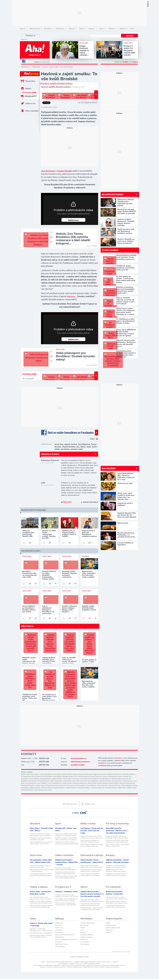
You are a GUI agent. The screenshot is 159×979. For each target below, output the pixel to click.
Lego (81, 930)
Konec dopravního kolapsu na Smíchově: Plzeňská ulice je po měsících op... (89, 841)
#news (75, 892)
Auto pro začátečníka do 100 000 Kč (66, 939)
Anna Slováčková (47, 774)
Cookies (122, 965)
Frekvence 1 (110, 930)
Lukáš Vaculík (67, 783)
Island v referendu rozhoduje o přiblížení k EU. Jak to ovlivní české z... (91, 866)
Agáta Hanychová (27, 774)
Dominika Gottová (129, 774)
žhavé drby (59, 444)
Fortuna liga (35, 926)
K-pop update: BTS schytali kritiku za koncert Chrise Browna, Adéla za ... (66, 899)
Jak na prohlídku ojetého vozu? (64, 934)
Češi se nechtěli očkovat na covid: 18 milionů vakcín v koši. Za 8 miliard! (125, 301)
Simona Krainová (114, 785)
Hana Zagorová (96, 776)
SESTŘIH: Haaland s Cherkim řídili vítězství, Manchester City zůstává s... (65, 839)
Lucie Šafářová (42, 783)
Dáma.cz (72, 28)
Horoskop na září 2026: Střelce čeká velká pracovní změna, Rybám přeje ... (117, 841)
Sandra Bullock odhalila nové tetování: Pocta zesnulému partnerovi (126, 257)
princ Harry (48, 790)
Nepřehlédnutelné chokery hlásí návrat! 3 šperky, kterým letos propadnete (126, 354)
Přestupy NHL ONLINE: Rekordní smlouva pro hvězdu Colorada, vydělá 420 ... (66, 843)
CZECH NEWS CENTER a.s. (65, 962)
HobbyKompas (59, 937)
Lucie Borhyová (30, 783)
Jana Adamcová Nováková (89, 779)
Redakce (80, 957)
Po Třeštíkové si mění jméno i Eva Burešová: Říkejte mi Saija (125, 321)
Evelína (125, 62)
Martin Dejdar (114, 783)
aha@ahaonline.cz (78, 758)
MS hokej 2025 (60, 828)
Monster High (84, 925)
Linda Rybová (127, 781)
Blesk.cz (22, 28)
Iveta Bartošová (45, 779)
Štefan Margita (126, 785)
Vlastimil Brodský (64, 171)
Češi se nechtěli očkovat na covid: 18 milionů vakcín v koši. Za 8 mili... (41, 842)
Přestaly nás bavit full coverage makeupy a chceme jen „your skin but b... (66, 895)
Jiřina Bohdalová (43, 781)
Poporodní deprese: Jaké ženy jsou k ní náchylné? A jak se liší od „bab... (91, 908)
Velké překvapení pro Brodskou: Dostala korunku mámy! (75, 356)
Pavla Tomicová (60, 785)
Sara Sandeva (102, 785)
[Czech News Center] (84, 812)
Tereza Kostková (47, 788)
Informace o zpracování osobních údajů (107, 965)
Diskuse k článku (50, 454)
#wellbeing (68, 892)
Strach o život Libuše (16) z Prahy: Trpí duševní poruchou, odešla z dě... (91, 837)
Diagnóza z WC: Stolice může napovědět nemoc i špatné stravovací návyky (91, 900)
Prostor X (33, 923)
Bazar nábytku (84, 944)
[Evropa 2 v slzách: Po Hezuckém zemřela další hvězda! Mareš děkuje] (110, 50)
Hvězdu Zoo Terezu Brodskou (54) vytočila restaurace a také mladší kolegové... (73, 238)
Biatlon (69, 828)
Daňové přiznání (86, 860)
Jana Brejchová (48, 171)
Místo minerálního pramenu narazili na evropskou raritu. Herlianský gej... (41, 906)
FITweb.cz (111, 28)
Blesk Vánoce (35, 828)
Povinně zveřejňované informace (109, 967)
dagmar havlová (70, 444)
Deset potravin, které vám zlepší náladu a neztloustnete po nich (90, 904)
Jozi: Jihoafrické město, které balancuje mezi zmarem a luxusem (40, 898)
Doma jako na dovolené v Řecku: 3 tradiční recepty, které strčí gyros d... (117, 874)
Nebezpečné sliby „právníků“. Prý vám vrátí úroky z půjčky (89, 684)
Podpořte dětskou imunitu (89, 892)
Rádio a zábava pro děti (113, 927)
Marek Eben (92, 783)
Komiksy (109, 894)
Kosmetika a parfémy (86, 934)
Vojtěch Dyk (122, 788)
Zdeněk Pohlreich (27, 790)
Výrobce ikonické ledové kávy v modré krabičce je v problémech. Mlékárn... (90, 874)
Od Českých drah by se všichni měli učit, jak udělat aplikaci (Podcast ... (66, 877)
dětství (83, 447)
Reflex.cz (123, 28)
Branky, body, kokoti (45, 923)
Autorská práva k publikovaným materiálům (47, 965)
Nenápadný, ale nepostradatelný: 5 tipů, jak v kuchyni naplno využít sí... (117, 866)
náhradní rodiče (76, 449)
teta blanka (65, 449)
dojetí (89, 447)
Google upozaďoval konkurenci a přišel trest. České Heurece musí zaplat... (65, 873)
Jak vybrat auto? (60, 946)
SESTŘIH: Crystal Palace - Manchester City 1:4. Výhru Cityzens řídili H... (41, 929)
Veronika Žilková (110, 788)
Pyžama (82, 932)
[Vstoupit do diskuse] (51, 241)
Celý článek (92, 246)
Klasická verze (71, 804)
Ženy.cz (81, 28)
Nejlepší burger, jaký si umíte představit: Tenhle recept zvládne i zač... (116, 870)
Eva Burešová (26, 776)
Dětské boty (84, 939)
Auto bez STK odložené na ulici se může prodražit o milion (40, 866)
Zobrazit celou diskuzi (90, 502)
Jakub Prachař (57, 779)
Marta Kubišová (103, 783)
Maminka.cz (60, 28)
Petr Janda (70, 785)
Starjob (108, 923)
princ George (38, 790)
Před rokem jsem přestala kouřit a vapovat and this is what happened (65, 904)
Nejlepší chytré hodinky (63, 860)
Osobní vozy (59, 927)
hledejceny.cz (59, 923)
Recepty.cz (48, 28)
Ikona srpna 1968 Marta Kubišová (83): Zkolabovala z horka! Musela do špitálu (126, 333)
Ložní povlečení (85, 941)
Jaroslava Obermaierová (119, 779)
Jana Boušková (104, 779)
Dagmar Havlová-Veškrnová (82, 774)
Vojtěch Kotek (131, 788)
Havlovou (71, 296)
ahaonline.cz (119, 758)
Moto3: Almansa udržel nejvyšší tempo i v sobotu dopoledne (41, 870)
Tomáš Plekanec (59, 788)
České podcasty (111, 925)
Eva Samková (36, 776)
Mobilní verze (89, 804)
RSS (87, 957)
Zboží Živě (58, 925)
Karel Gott (75, 781)
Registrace (24, 39)
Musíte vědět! (31, 96)
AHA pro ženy (109, 468)
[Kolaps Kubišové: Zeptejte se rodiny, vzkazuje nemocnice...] (66, 50)
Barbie (82, 927)
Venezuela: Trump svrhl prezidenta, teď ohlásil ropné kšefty (40, 838)
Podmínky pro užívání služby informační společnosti (77, 965)
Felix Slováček (47, 776)
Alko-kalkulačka (36, 860)
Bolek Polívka (67, 774)
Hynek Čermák (123, 776)
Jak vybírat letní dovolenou (115, 833)
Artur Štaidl (57, 774)
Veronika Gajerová (97, 788)
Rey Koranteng (80, 785)
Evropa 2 (108, 932)
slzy (77, 447)
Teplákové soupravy (86, 937)
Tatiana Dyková (35, 788)
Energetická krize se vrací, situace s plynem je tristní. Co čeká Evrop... (91, 870)
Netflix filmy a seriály (37, 894)
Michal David (124, 783)
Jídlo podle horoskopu (121, 862)
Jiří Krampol (32, 781)
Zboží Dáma (59, 930)
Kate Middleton (93, 781)
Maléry (28, 88)
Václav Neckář (71, 788)
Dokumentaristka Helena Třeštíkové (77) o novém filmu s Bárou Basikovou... (41, 936)
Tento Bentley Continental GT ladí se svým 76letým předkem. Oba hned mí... (41, 874)
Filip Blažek (57, 776)
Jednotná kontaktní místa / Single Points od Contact (82, 967)
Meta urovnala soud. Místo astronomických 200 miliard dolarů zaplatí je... (65, 868)
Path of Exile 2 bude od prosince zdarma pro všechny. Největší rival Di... (116, 898)
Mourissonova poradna (114, 892)
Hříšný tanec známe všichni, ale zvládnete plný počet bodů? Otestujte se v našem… (126, 311)
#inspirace (59, 892)
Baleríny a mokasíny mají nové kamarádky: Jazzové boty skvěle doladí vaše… (125, 290)
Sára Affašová (92, 785)
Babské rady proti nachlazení (90, 894)
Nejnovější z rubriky (112, 194)
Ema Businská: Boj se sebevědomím (41, 933)
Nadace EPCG (98, 862)
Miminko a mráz (121, 831)
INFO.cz (37, 831)
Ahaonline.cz (25, 67)
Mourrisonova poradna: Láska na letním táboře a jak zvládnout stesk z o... (117, 902)
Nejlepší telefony (61, 862)
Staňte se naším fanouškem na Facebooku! (69, 432)
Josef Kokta (67, 781)
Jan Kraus (75, 779)
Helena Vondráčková (110, 776)
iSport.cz (92, 28)
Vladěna (135, 62)
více (131, 28)
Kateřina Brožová (105, 781)
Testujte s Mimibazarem (87, 923)
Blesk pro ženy (35, 28)
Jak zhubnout (85, 828)
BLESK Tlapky (35, 892)
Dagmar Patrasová (99, 774)
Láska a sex (30, 103)
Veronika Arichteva (83, 788)
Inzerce (73, 957)
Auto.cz (101, 28)
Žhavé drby (36, 67)
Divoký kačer (46, 892)
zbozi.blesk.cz (59, 932)
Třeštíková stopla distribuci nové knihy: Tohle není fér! (125, 268)
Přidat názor (67, 502)
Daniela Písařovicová (114, 774)
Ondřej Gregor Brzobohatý (45, 785)
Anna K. (37, 774)
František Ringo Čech (69, 776)
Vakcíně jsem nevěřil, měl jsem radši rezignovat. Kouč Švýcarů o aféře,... (66, 834)
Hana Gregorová (84, 776)
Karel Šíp (83, 781)
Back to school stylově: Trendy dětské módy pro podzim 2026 (117, 845)
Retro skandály (31, 111)
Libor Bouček (116, 781)
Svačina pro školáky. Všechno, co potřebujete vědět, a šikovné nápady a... (117, 837)
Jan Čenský (67, 779)
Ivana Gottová (34, 779)
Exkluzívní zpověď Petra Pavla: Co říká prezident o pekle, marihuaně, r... (41, 834)
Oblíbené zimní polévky (114, 860)
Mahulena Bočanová (80, 783)
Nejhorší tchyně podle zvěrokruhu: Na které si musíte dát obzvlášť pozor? (126, 343)
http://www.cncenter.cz (80, 762)
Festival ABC (118, 894)
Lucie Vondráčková (54, 783)
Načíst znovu (73, 220)
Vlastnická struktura (60, 967)
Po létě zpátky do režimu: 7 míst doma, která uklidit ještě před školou (125, 279)
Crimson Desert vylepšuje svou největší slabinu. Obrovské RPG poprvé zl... (115, 906)
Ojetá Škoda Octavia (61, 944)
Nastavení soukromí (46, 967)
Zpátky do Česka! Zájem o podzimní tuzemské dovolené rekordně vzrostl (41, 902)
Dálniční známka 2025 (42, 862)
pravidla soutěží (77, 765)
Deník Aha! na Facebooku (23, 61)
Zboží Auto (58, 941)
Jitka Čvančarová (56, 781)
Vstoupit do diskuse (89, 103)
